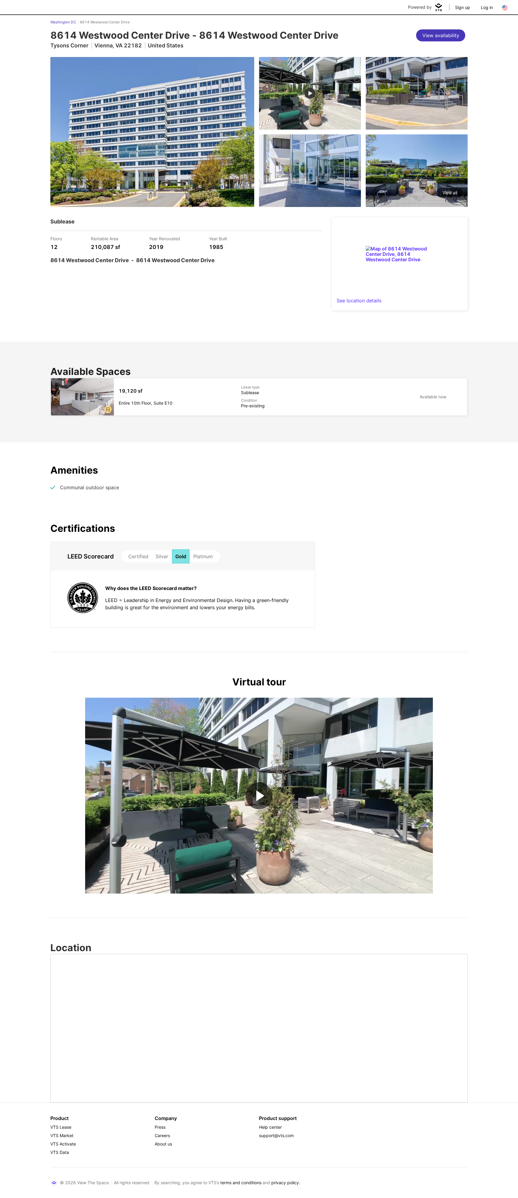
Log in (487, 7)
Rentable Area (104, 238)
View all (449, 192)
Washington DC (63, 22)
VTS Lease (60, 1127)
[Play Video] (259, 795)
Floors (56, 238)
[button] (108, 409)
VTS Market (61, 1135)
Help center (270, 1127)
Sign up (462, 7)
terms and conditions (240, 1182)
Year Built (218, 238)
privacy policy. (285, 1182)
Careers (162, 1135)
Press (160, 1127)
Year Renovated (164, 238)
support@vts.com (276, 1135)
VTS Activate (63, 1143)
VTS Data (59, 1152)
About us (163, 1143)
